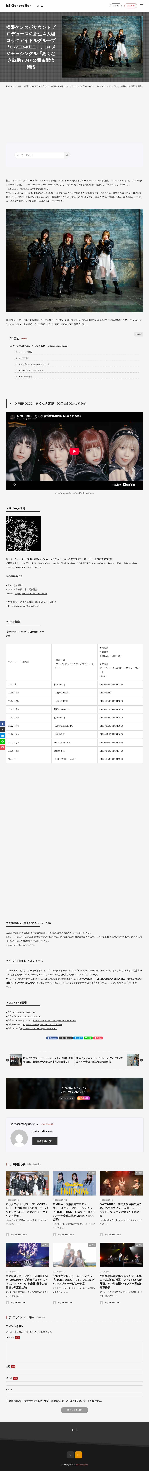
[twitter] (2, 729)
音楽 (19, 86)
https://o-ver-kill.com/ (26, 1012)
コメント (10, 1337)
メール (9, 1378)
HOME (11, 86)
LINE (89, 1038)
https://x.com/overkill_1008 (27, 1016)
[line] (2, 741)
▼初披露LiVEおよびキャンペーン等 (32, 364)
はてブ (79, 1038)
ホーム (40, 6)
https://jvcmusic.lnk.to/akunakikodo (31, 593)
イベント (44, 1173)
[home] (70, 1454)
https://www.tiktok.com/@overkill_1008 (38, 1028)
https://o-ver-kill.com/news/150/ (20, 945)
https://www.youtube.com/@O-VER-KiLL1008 (54, 1020)
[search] (67, 155)
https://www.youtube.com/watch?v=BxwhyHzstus (74, 493)
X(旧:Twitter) (66, 1038)
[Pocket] (2, 747)
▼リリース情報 (23, 352)
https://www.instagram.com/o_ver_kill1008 (42, 1024)
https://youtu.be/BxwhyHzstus (25, 606)
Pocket (99, 1038)
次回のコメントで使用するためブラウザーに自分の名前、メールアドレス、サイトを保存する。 (56, 1401)
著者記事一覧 (44, 1141)
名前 (8, 1366)
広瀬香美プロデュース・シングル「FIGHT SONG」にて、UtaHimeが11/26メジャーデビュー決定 (74, 1279)
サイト (9, 1390)
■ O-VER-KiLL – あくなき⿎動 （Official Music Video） (39, 346)
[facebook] (2, 723)
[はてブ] (2, 735)
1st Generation (19, 6)
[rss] (78, 1454)
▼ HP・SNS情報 (23, 376)
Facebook (53, 1038)
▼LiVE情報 (22, 358)
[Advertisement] (74, 110)
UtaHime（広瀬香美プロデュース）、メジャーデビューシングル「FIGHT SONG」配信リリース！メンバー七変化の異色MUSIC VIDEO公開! (74, 1212)
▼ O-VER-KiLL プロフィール (29, 370)
